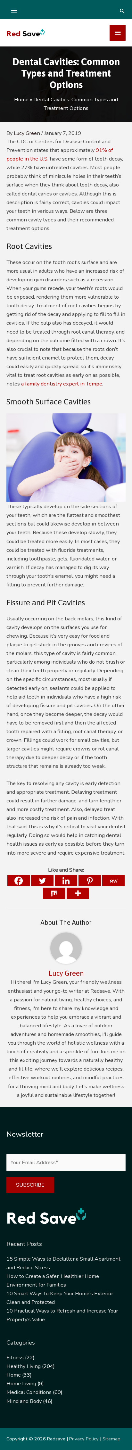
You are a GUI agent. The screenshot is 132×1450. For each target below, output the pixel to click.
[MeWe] (113, 880)
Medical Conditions (29, 1392)
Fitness (15, 1357)
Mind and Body (24, 1401)
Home (13, 1375)
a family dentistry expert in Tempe (61, 383)
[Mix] (54, 893)
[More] (78, 893)
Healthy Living (23, 1366)
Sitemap (111, 1439)
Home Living (21, 1383)
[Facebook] (18, 880)
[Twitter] (42, 880)
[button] (122, 11)
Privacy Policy (84, 1439)
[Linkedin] (66, 880)
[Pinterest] (89, 880)
